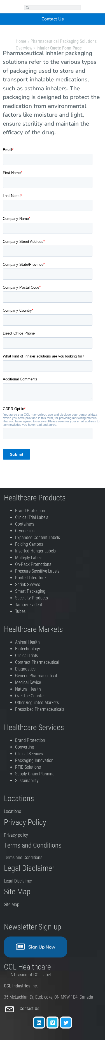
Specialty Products (31, 598)
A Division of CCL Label (30, 974)
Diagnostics (26, 669)
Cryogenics (24, 530)
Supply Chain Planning (35, 774)
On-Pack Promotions (33, 564)
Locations (12, 811)
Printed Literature (30, 577)
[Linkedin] (39, 1023)
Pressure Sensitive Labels (37, 571)
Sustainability (27, 780)
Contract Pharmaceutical (37, 662)
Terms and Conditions (23, 857)
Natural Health (28, 689)
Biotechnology (27, 648)
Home (21, 41)
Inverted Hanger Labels (35, 551)
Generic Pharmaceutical (36, 675)
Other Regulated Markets (37, 702)
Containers (24, 524)
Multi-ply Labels (28, 557)
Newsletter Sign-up (32, 926)
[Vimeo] (52, 1023)
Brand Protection (30, 510)
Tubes (20, 611)
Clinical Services (29, 753)
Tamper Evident (28, 604)
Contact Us (30, 1008)
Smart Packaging (30, 591)
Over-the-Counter (31, 695)
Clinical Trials (26, 655)
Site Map (11, 904)
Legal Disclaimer (18, 881)
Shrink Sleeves (27, 584)
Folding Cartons (29, 544)
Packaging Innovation (34, 760)
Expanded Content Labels (37, 537)
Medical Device (28, 682)
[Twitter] (66, 1023)
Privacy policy (16, 835)
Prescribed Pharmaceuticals (39, 709)
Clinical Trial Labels (31, 517)
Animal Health (27, 642)
